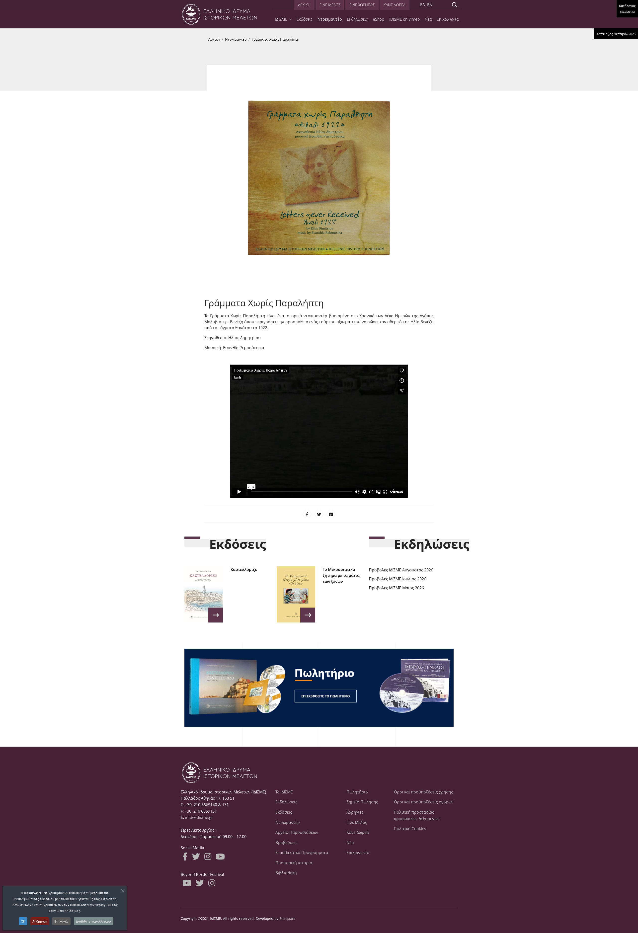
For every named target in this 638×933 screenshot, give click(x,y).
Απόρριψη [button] (39, 921)
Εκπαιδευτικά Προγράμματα (301, 852)
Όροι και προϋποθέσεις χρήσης (423, 792)
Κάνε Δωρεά (357, 832)
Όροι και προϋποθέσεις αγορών (424, 802)
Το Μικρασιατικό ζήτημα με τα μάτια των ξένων (341, 575)
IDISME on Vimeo (404, 19)
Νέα (428, 19)
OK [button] (23, 921)
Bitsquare (287, 918)
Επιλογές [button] (61, 921)
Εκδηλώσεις (357, 19)
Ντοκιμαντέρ (330, 19)
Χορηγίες (354, 812)
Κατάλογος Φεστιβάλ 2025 (616, 34)
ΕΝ (429, 4)
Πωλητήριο (357, 792)
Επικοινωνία (448, 19)
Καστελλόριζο (244, 569)
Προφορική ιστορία (293, 862)
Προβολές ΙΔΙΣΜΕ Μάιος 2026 (396, 588)
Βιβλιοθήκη (286, 872)
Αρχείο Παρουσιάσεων (296, 832)
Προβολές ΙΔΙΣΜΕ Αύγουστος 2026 (401, 570)
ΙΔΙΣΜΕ (281, 19)
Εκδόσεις (305, 19)
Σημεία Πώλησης (362, 802)
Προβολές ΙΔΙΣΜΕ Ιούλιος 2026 (397, 579)
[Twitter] (319, 514)
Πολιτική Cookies (410, 828)
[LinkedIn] (331, 514)
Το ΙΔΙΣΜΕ (284, 792)
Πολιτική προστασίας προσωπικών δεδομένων (417, 815)
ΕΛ (422, 4)
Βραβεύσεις (286, 842)
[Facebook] (307, 514)
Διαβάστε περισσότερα (93, 921)
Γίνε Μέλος (356, 822)
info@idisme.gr (199, 817)
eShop (378, 19)
